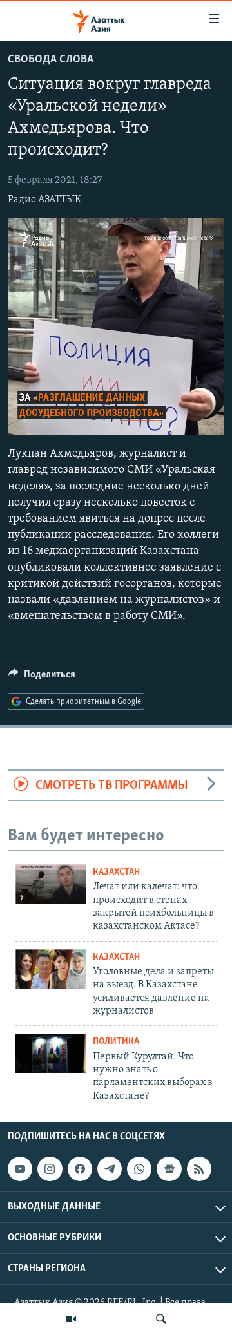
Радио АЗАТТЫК (44, 199)
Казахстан (116, 872)
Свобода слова (50, 60)
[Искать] (161, 1319)
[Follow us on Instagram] (49, 1169)
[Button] (41, 677)
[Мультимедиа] (71, 1319)
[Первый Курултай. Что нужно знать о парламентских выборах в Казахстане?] (50, 1053)
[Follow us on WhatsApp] (139, 1169)
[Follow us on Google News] (169, 1169)
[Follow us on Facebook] (80, 1169)
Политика (116, 1041)
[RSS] (199, 1169)
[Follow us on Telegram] (109, 1169)
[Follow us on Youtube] (20, 1169)
